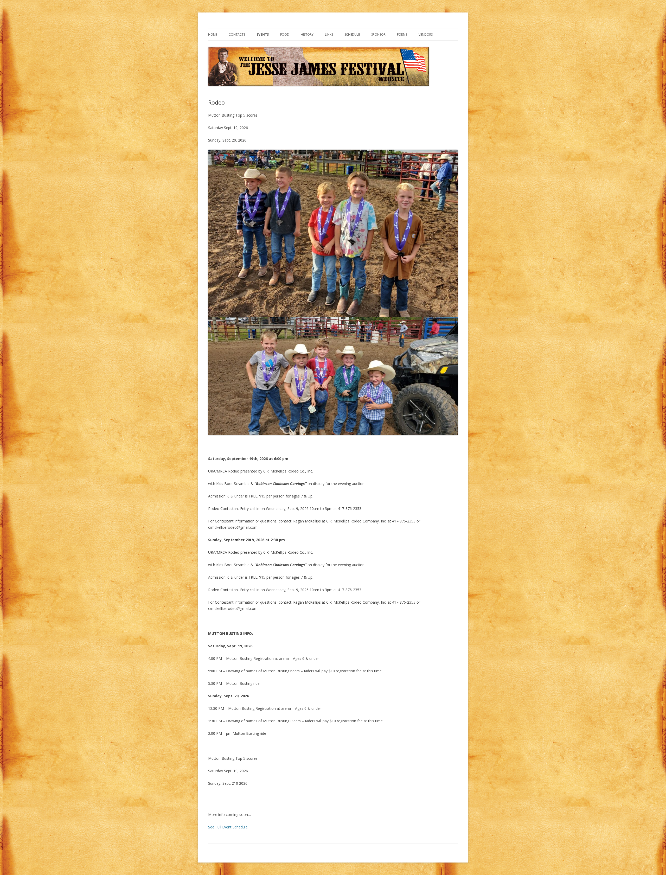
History (307, 34)
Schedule (352, 34)
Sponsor (378, 34)
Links (329, 34)
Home (212, 34)
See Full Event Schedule (228, 827)
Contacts (237, 34)
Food (284, 34)
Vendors (426, 34)
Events (263, 34)
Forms (402, 34)
